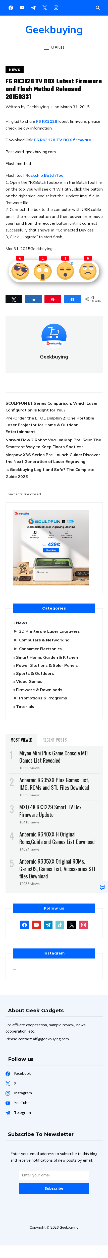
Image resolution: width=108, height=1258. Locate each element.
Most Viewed (21, 740)
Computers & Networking (44, 639)
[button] (54, 47)
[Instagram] (33, 7)
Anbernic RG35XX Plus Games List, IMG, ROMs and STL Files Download (54, 783)
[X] (44, 7)
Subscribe (54, 1188)
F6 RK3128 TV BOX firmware (62, 139)
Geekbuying (54, 29)
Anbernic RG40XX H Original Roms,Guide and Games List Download (57, 837)
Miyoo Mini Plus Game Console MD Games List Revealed (53, 756)
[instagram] (56, 7)
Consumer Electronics (40, 648)
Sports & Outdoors (35, 673)
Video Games (29, 681)
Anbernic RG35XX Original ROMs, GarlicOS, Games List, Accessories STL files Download (57, 868)
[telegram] (48, 924)
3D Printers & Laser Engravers (49, 631)
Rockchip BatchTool (45, 175)
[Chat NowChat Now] (102, 887)
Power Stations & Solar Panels (47, 665)
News (14, 70)
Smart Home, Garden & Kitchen (47, 657)
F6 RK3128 (46, 121)
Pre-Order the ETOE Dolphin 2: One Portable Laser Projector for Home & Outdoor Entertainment (50, 424)
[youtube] (22, 7)
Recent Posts (54, 740)
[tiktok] (60, 924)
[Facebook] (11, 7)
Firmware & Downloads (39, 689)
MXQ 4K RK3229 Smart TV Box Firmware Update (50, 810)
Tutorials (25, 706)
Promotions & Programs (43, 697)
